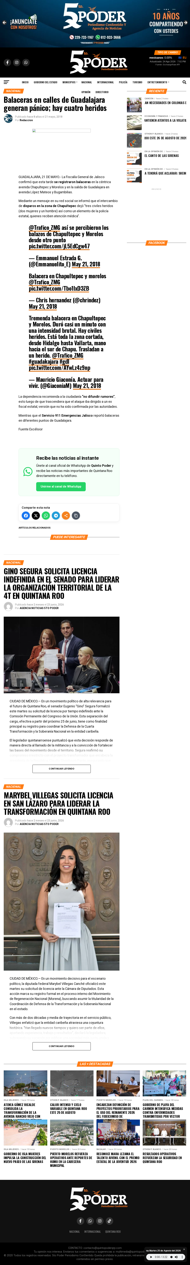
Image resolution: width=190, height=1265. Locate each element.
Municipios (69, 82)
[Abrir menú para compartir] (66, 515)
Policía (123, 82)
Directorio (102, 92)
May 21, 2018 (86, 264)
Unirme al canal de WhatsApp (61, 486)
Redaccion (26, 120)
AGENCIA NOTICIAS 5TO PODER (39, 608)
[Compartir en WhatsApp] (46, 515)
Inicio (25, 82)
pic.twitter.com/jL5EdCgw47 (59, 246)
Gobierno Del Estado (45, 82)
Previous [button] (4, 23)
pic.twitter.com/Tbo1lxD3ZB (59, 288)
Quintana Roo (113, 1231)
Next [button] (185, 23)
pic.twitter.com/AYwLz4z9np (59, 367)
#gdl (64, 361)
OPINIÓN (85, 92)
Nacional (86, 82)
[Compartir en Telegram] (56, 515)
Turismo (137, 82)
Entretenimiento (157, 82)
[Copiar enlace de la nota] (76, 515)
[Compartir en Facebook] (26, 515)
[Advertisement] (156, 214)
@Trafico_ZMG (44, 227)
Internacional (105, 82)
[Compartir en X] (36, 515)
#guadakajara (43, 361)
